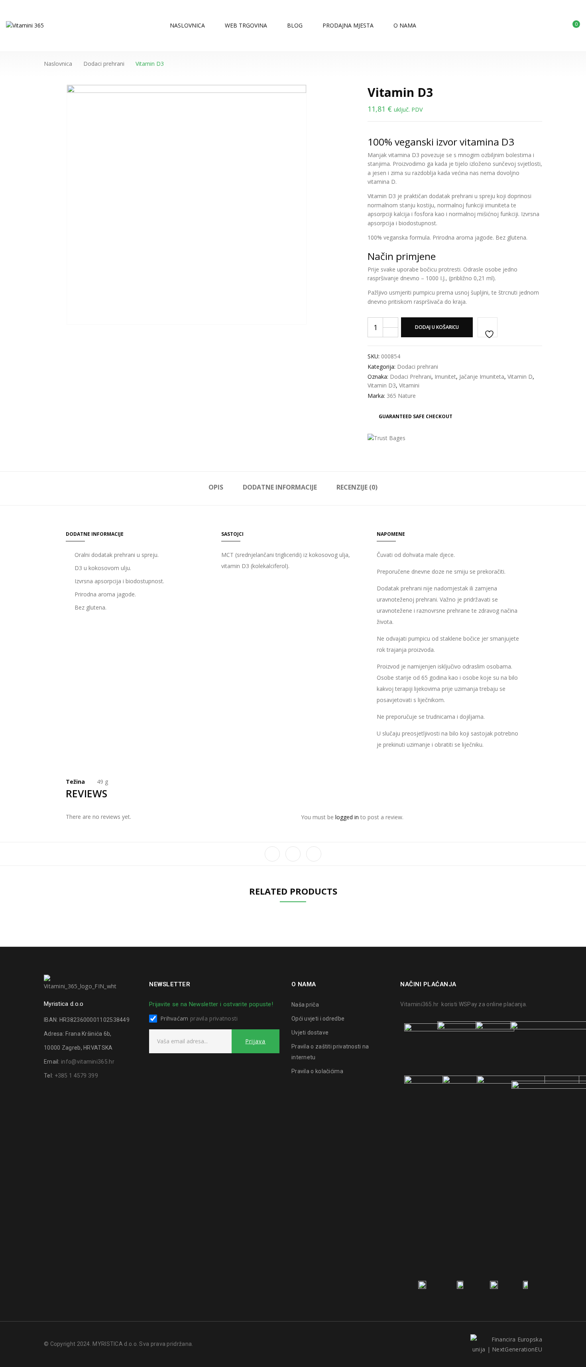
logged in (347, 817)
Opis (215, 487)
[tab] (215, 488)
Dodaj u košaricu (437, 327)
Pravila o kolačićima (317, 1071)
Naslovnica (58, 63)
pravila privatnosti (214, 1018)
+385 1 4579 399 (76, 1075)
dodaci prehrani (410, 376)
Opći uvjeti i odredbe (317, 1018)
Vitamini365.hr (419, 1004)
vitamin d (520, 376)
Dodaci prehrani (103, 63)
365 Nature (401, 395)
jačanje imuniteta (481, 376)
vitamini (409, 385)
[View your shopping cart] (570, 27)
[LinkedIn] (313, 854)
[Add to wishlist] (488, 327)
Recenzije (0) (357, 487)
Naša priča (305, 1004)
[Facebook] (272, 854)
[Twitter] (293, 854)
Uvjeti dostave (309, 1032)
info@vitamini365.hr (87, 1061)
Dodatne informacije (280, 487)
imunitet (445, 376)
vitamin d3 (382, 385)
